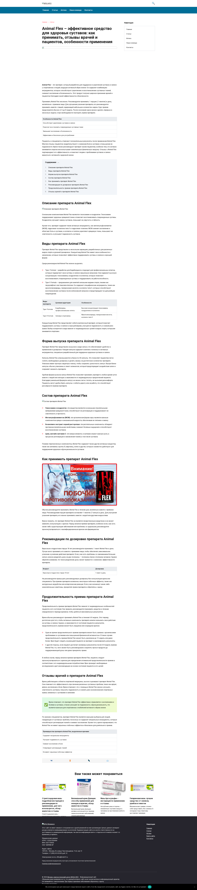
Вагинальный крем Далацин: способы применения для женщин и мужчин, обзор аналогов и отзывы (83, 802)
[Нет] (194, 887)
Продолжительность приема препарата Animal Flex (67, 188)
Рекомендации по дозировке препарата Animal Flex (68, 185)
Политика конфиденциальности (51, 863)
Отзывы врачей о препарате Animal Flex (63, 192)
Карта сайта (151, 836)
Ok (150, 887)
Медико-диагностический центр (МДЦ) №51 (63, 877)
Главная (46, 10)
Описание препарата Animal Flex (60, 167)
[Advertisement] (139, 86)
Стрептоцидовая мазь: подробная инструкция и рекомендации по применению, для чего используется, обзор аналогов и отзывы (53, 804)
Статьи (55, 10)
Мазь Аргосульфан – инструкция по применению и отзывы (113, 800)
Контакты (89, 10)
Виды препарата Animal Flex (59, 171)
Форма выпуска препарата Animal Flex (63, 174)
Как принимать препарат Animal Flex (62, 181)
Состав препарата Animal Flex (59, 178)
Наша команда (75, 10)
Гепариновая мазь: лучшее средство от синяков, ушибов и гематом (141, 800)
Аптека (63, 10)
